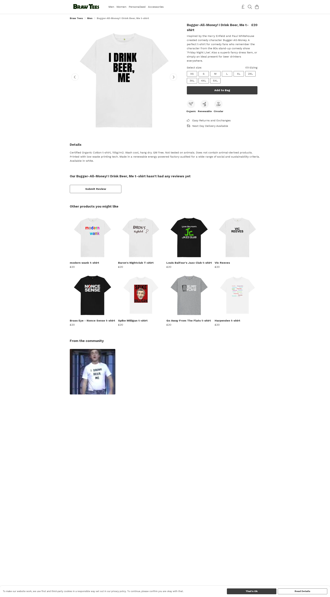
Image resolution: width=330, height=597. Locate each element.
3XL (192, 80)
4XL (203, 80)
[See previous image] (75, 77)
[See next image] (173, 77)
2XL (250, 73)
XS (192, 73)
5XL (215, 80)
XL (238, 73)
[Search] (249, 6)
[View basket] (256, 6)
